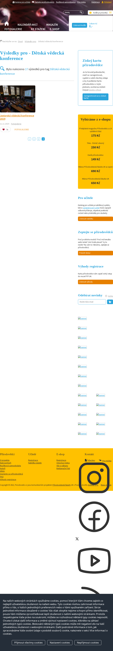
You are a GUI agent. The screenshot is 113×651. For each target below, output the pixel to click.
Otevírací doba (63, 463)
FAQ (2, 476)
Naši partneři (5, 463)
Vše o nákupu (62, 465)
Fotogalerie (13, 29)
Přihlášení (108, 2)
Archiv (110, 296)
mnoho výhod (95, 90)
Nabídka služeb (35, 463)
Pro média (81, 2)
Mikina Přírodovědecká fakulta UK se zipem (95, 167)
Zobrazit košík (79, 25)
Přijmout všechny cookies (28, 642)
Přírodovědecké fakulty (62, 485)
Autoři (2, 468)
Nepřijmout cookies (88, 642)
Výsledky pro (30, 41)
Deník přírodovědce (95, 155)
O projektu (4, 460)
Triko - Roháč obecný (95, 143)
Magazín (52, 24)
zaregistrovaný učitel (91, 208)
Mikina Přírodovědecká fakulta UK (95, 179)
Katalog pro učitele (22, 2)
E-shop (54, 29)
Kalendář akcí (27, 24)
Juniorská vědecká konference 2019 (17, 117)
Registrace (96, 2)
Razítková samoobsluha (65, 2)
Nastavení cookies (60, 642)
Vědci (2, 471)
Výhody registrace (8, 479)
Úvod (20, 41)
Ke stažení (38, 29)
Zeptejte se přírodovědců (44, 2)
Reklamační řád (63, 468)
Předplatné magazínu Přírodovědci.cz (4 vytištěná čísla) (95, 129)
